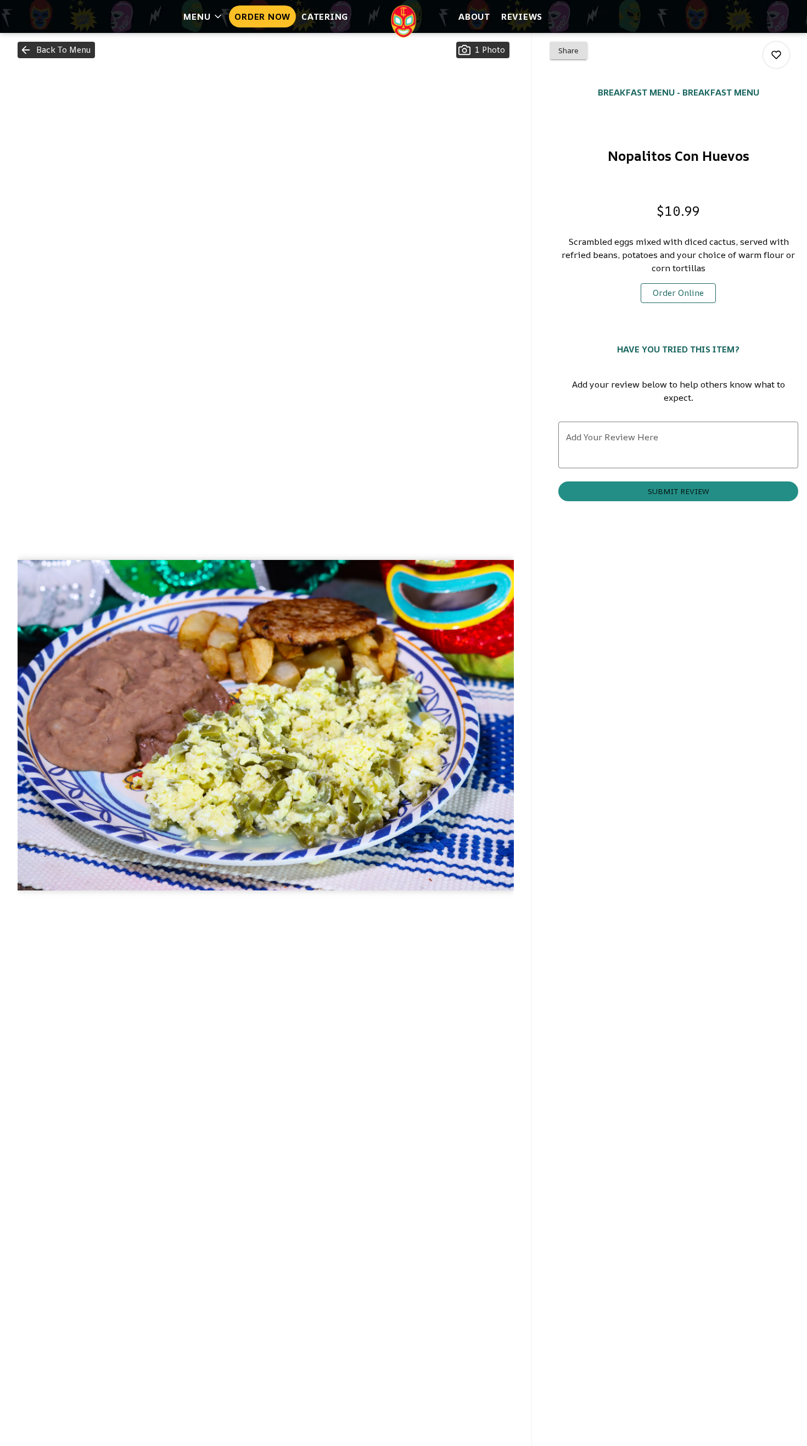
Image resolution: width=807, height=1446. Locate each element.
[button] (203, 16)
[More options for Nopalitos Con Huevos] (776, 55)
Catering (325, 16)
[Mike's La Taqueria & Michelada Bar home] (403, 21)
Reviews (521, 16)
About (474, 16)
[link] (678, 293)
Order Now (262, 16)
